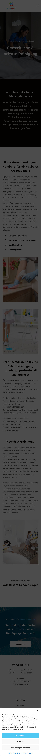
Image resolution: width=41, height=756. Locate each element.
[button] (37, 710)
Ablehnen (20, 741)
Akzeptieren (20, 735)
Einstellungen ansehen (20, 748)
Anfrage (23, 753)
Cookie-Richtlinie (14, 753)
